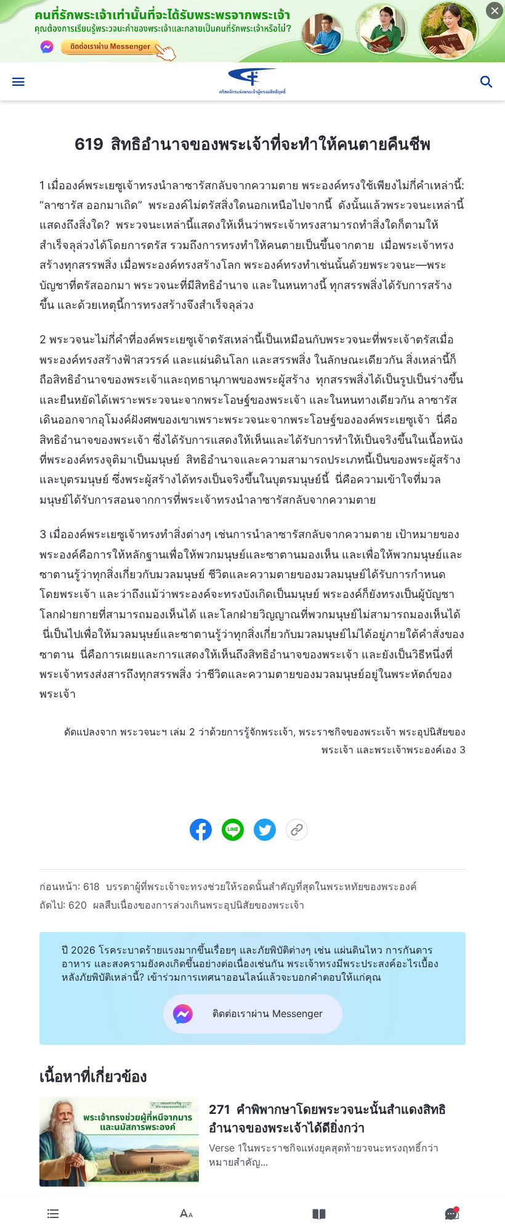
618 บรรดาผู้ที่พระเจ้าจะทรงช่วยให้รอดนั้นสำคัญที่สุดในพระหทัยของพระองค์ (250, 886)
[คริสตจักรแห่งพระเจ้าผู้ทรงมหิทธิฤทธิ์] (252, 81)
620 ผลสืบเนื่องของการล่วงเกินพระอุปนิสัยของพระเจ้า (186, 905)
